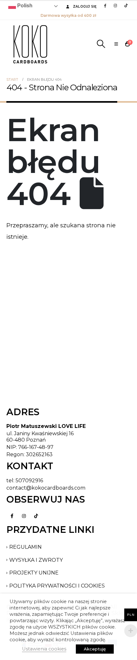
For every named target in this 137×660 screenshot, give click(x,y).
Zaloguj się (85, 6)
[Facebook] (104, 5)
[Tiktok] (125, 5)
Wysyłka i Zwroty (36, 560)
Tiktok (36, 516)
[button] (101, 44)
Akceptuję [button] (95, 648)
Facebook (12, 516)
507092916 (29, 481)
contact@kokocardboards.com (45, 488)
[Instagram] (115, 5)
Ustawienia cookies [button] (44, 649)
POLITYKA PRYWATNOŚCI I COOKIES (57, 586)
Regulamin (25, 547)
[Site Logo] (30, 44)
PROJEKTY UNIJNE (34, 573)
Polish (24, 5)
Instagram (24, 516)
